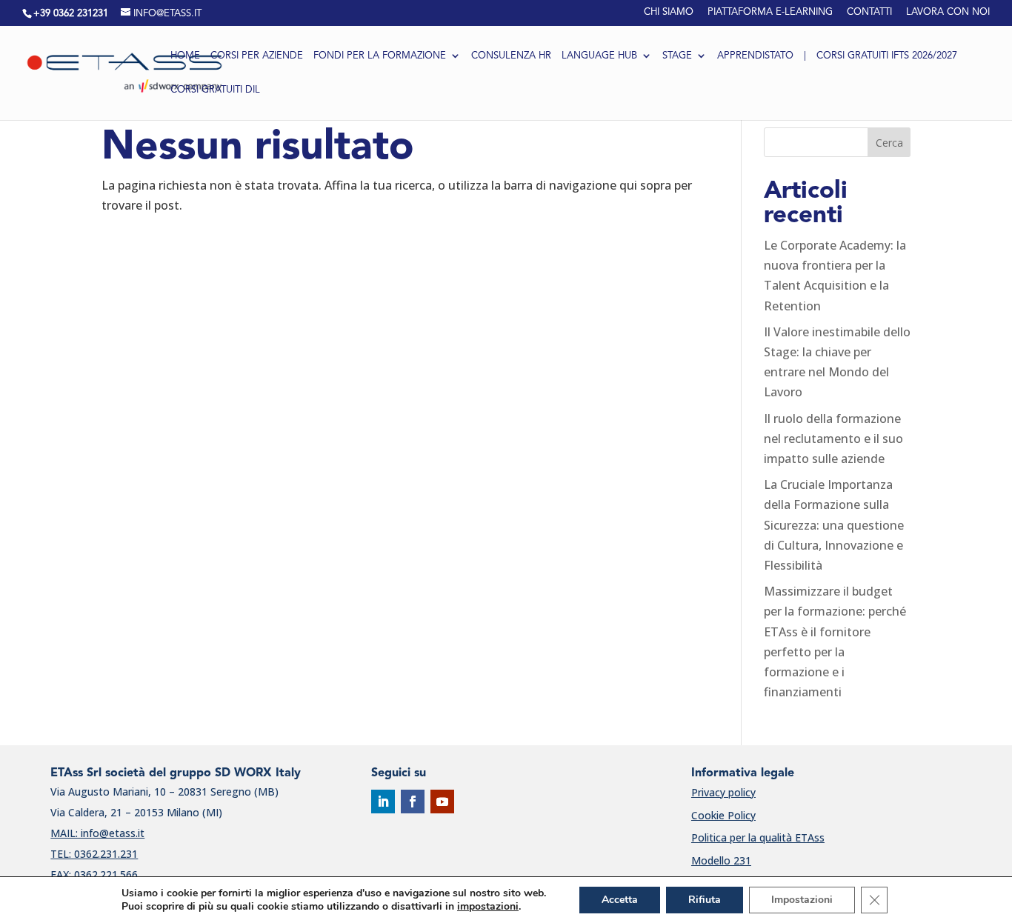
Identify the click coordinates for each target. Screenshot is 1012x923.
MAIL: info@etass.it (97, 833)
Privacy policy (723, 792)
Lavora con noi (948, 12)
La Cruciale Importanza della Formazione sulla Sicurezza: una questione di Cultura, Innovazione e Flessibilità (834, 524)
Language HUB (599, 56)
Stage (677, 56)
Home (185, 56)
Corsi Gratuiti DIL (215, 90)
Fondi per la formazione (379, 56)
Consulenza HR (511, 56)
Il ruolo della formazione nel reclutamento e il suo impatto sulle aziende (833, 438)
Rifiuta (704, 900)
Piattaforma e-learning (770, 12)
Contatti (869, 12)
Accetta (620, 900)
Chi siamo (668, 12)
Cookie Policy (723, 815)
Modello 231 (721, 860)
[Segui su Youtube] (442, 801)
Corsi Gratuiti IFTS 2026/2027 (886, 56)
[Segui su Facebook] (413, 801)
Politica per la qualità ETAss (758, 837)
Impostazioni (802, 900)
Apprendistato (755, 56)
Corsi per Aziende (256, 56)
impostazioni (488, 906)
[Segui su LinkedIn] (383, 801)
